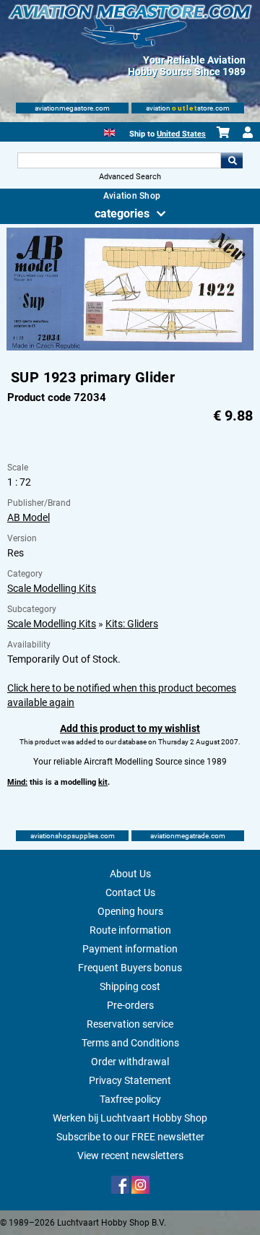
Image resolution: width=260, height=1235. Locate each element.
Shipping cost (130, 986)
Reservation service (130, 1024)
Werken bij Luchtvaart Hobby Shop (130, 1118)
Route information (130, 930)
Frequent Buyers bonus (130, 967)
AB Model (28, 517)
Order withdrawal (130, 1061)
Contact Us (130, 892)
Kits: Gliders (131, 623)
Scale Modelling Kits (51, 588)
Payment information (130, 949)
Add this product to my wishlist (130, 728)
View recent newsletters (130, 1155)
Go (232, 160)
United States (181, 134)
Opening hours (130, 911)
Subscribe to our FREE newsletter (130, 1137)
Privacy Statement (130, 1080)
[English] (109, 131)
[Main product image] (130, 348)
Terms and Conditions (130, 1043)
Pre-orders (130, 1005)
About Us (130, 873)
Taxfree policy (130, 1099)
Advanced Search (130, 176)
